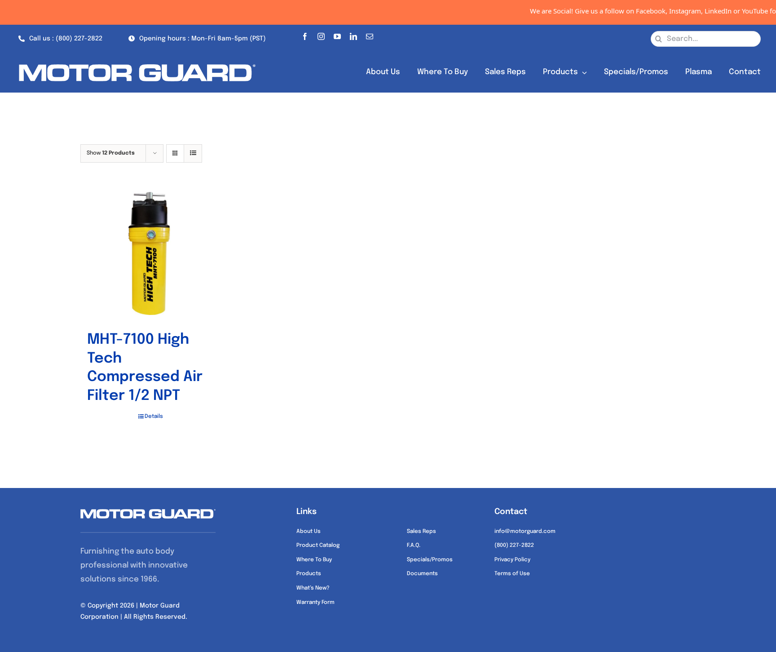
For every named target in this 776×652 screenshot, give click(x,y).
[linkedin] (353, 34)
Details (154, 416)
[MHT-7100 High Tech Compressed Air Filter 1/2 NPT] (150, 252)
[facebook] (305, 34)
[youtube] (337, 34)
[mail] (369, 34)
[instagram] (321, 34)
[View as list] (193, 153)
